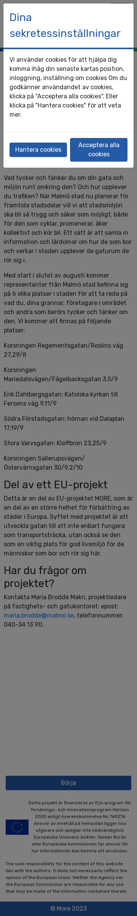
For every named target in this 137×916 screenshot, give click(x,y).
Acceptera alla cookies (98, 149)
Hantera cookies (38, 149)
